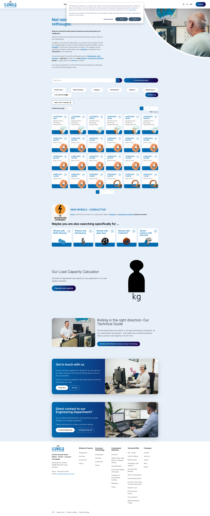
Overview (82, 456)
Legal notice (61, 512)
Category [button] (97, 90)
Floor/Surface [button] (114, 90)
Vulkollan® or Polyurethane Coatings (115, 478)
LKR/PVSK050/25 (130, 117)
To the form (62, 388)
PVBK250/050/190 (94, 157)
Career (146, 467)
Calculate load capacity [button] (64, 288)
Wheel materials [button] (78, 90)
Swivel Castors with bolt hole (146, 233)
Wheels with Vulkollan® (124, 232)
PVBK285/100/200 (147, 157)
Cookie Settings (84, 512)
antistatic (83, 58)
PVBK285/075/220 (130, 157)
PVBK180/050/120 (111, 139)
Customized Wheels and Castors (117, 471)
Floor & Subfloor (133, 456)
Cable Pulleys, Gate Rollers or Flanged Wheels (117, 460)
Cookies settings (108, 19)
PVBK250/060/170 (112, 157)
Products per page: (58, 108)
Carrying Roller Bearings (132, 470)
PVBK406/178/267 (93, 175)
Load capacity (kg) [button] (60, 95)
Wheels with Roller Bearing (60, 232)
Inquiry (81, 463)
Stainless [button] (132, 90)
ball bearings (92, 56)
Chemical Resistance (134, 478)
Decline (135, 19)
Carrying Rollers (116, 466)
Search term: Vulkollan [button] (61, 102)
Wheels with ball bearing (80, 232)
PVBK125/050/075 (57, 139)
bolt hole (83, 49)
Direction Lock (132, 488)
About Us (147, 456)
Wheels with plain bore (102, 232)
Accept (121, 19)
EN (191, 4)
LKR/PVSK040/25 (112, 117)
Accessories (83, 460)
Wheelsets (114, 483)
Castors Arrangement (135, 475)
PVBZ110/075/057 (147, 175)
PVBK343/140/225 (75, 175)
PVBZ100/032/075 (111, 175)
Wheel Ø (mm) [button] (150, 90)
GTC (53, 512)
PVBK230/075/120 (75, 157)
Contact (200, 4)
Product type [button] (58, 90)
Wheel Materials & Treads (133, 502)
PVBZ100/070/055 (129, 175)
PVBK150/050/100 (75, 139)
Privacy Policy (132, 10)
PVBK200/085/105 (57, 157)
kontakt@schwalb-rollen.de (65, 474)
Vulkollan (55, 47)
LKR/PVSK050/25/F (148, 117)
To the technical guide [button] (141, 80)
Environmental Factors (132, 492)
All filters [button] (151, 95)
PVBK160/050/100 (93, 139)
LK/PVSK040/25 (57, 117)
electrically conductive (126, 214)
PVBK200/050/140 (148, 139)
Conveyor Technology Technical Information (135, 483)
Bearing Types (132, 460)
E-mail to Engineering (65, 430)
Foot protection (133, 497)
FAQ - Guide (132, 453)
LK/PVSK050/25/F (94, 117)
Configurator (83, 453)
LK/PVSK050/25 (75, 117)
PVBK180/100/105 (129, 139)
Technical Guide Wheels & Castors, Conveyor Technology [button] (119, 344)
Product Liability (72, 512)
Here (72, 214)
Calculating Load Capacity (133, 464)
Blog (145, 463)
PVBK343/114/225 (57, 175)
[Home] (10, 4)
